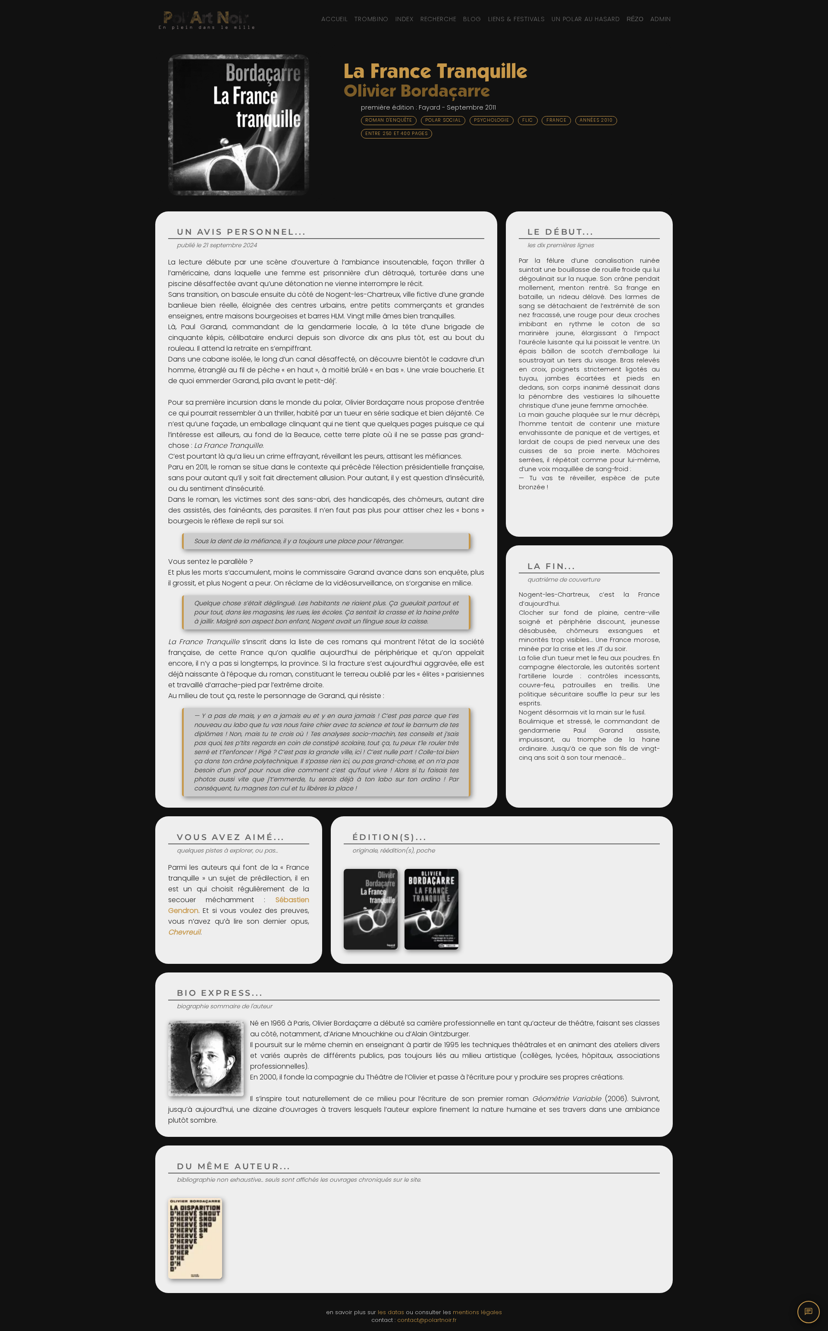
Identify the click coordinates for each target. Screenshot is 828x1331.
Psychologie (491, 120)
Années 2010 (596, 120)
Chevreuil (184, 932)
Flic (527, 120)
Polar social (443, 120)
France (556, 120)
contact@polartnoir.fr (427, 1320)
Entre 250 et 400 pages (396, 133)
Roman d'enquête (388, 120)
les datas (391, 1312)
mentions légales (477, 1312)
